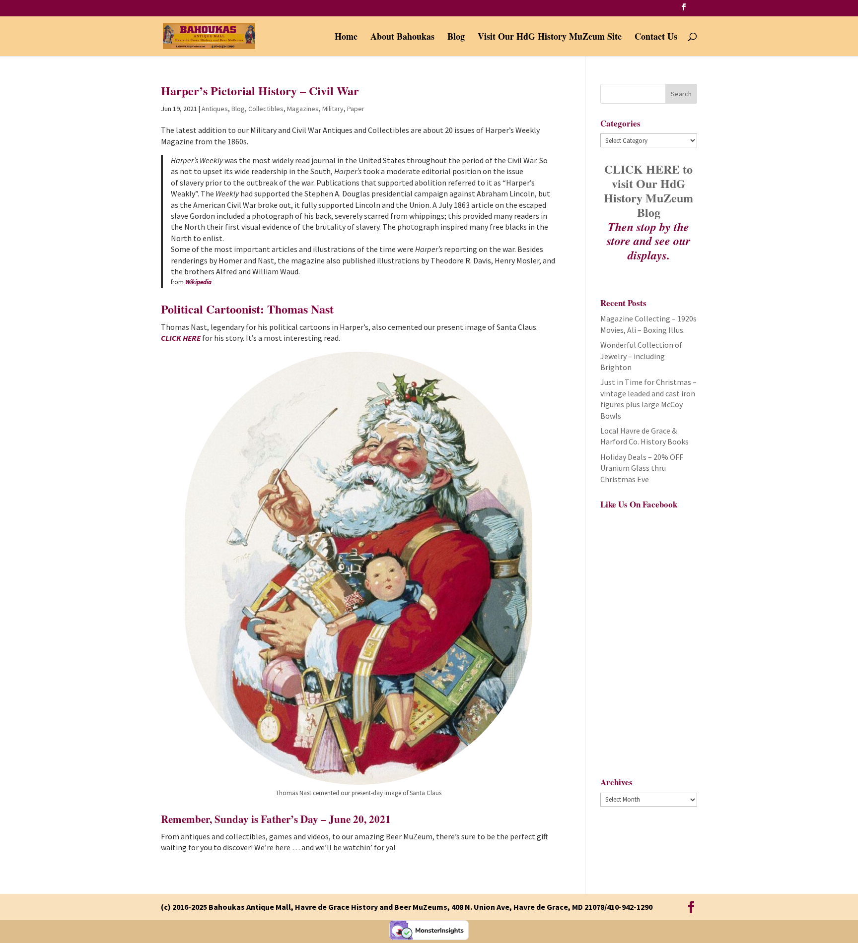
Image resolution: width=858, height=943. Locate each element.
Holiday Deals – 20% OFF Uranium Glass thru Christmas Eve (641, 468)
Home (346, 38)
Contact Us (656, 38)
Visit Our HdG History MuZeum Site (550, 38)
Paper (355, 108)
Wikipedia (198, 282)
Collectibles (266, 108)
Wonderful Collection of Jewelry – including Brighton (641, 356)
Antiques (215, 108)
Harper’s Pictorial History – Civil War (260, 90)
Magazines (303, 108)
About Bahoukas (402, 38)
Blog (456, 38)
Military (333, 108)
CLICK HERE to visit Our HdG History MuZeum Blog (648, 190)
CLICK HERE (181, 338)
